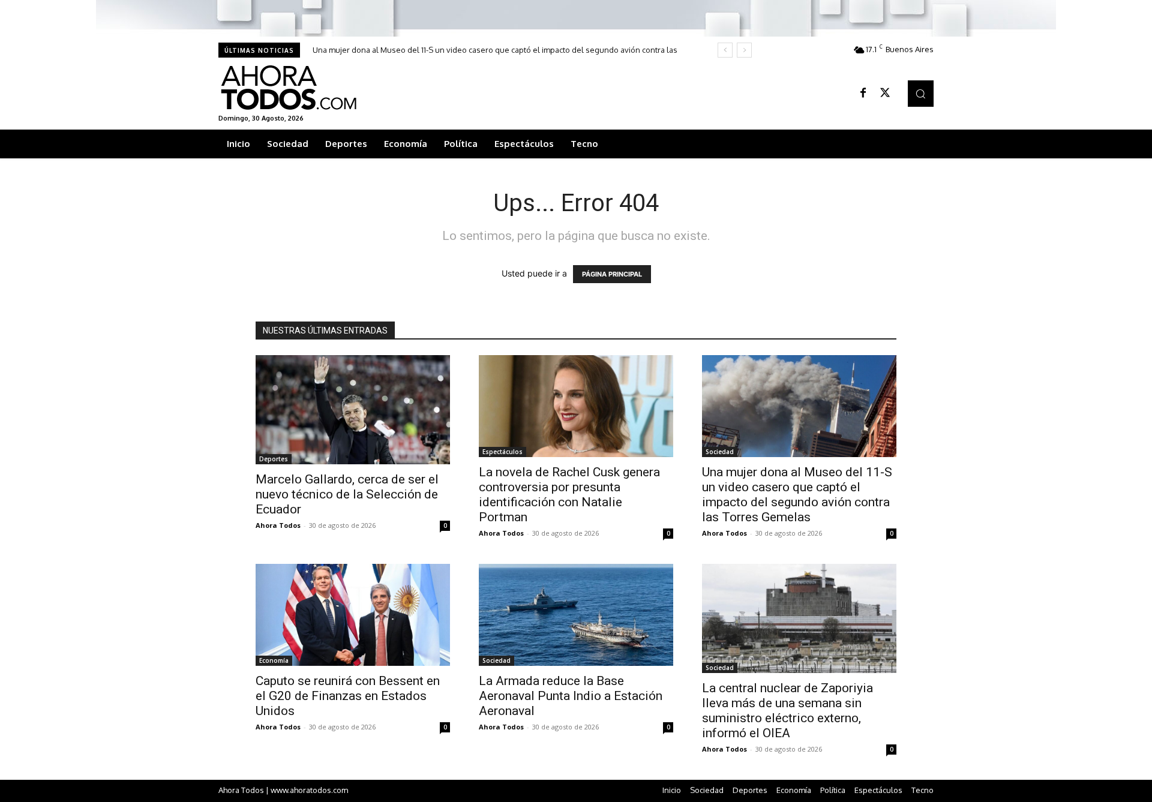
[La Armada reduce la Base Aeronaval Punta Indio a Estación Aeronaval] (576, 615)
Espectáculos (502, 451)
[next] (744, 50)
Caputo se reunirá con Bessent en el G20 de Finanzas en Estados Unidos (348, 696)
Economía (274, 660)
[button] (921, 93)
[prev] (725, 50)
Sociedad (720, 451)
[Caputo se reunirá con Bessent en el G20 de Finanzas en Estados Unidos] (353, 615)
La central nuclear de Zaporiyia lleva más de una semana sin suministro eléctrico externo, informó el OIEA (787, 710)
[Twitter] (885, 93)
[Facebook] (863, 93)
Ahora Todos (278, 525)
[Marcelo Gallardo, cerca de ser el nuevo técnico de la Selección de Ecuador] (353, 409)
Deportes (273, 459)
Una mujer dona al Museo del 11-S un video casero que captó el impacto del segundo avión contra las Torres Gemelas (797, 494)
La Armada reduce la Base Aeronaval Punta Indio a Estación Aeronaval (570, 696)
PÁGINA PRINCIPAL (612, 274)
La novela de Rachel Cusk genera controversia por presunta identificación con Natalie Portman (569, 494)
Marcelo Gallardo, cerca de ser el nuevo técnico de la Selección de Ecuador (347, 494)
